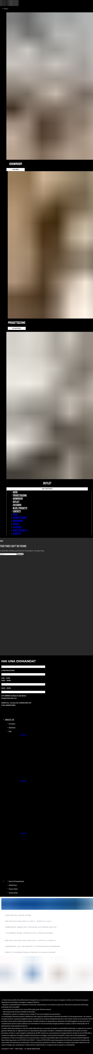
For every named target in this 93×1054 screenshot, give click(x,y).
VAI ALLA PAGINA (16, 169)
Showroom (18, 498)
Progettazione (20, 495)
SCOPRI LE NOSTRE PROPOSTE (47, 489)
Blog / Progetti (20, 508)
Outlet (16, 501)
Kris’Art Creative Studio (33, 1049)
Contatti (17, 511)
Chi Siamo (17, 504)
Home (15, 492)
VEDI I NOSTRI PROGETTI (16, 328)
